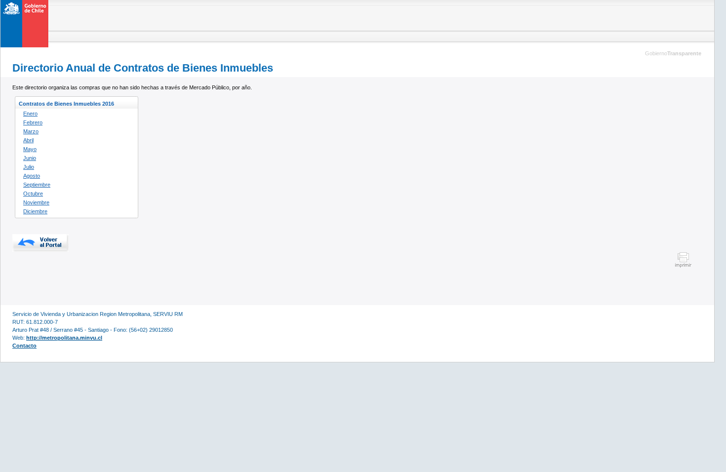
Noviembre (36, 202)
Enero (30, 114)
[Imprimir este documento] (683, 266)
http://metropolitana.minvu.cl (64, 338)
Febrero (32, 122)
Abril (28, 140)
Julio (28, 167)
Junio (29, 158)
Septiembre (36, 185)
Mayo (30, 149)
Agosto (31, 176)
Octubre (33, 194)
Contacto (24, 346)
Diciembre (35, 211)
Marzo (31, 131)
